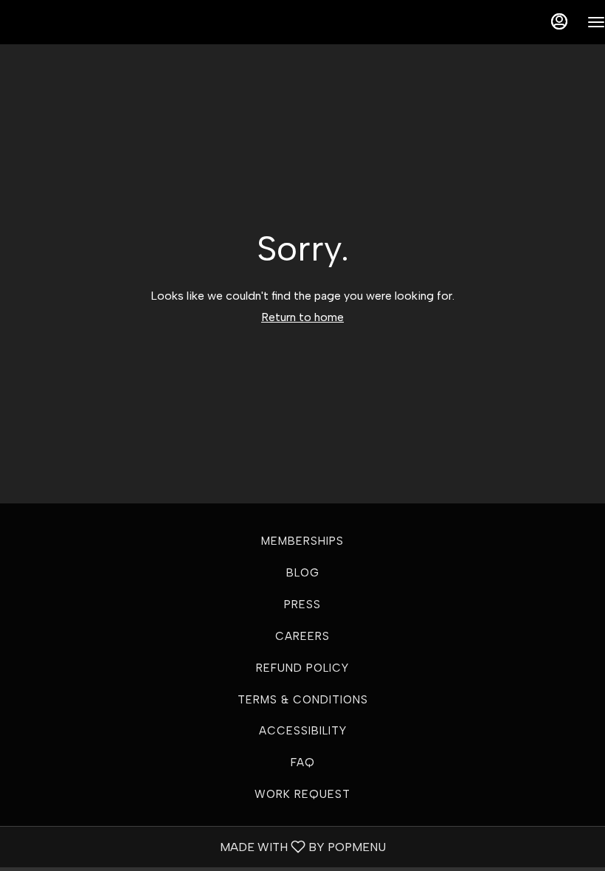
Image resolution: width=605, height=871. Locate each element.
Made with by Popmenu (198, 846)
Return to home (302, 317)
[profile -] (559, 21)
